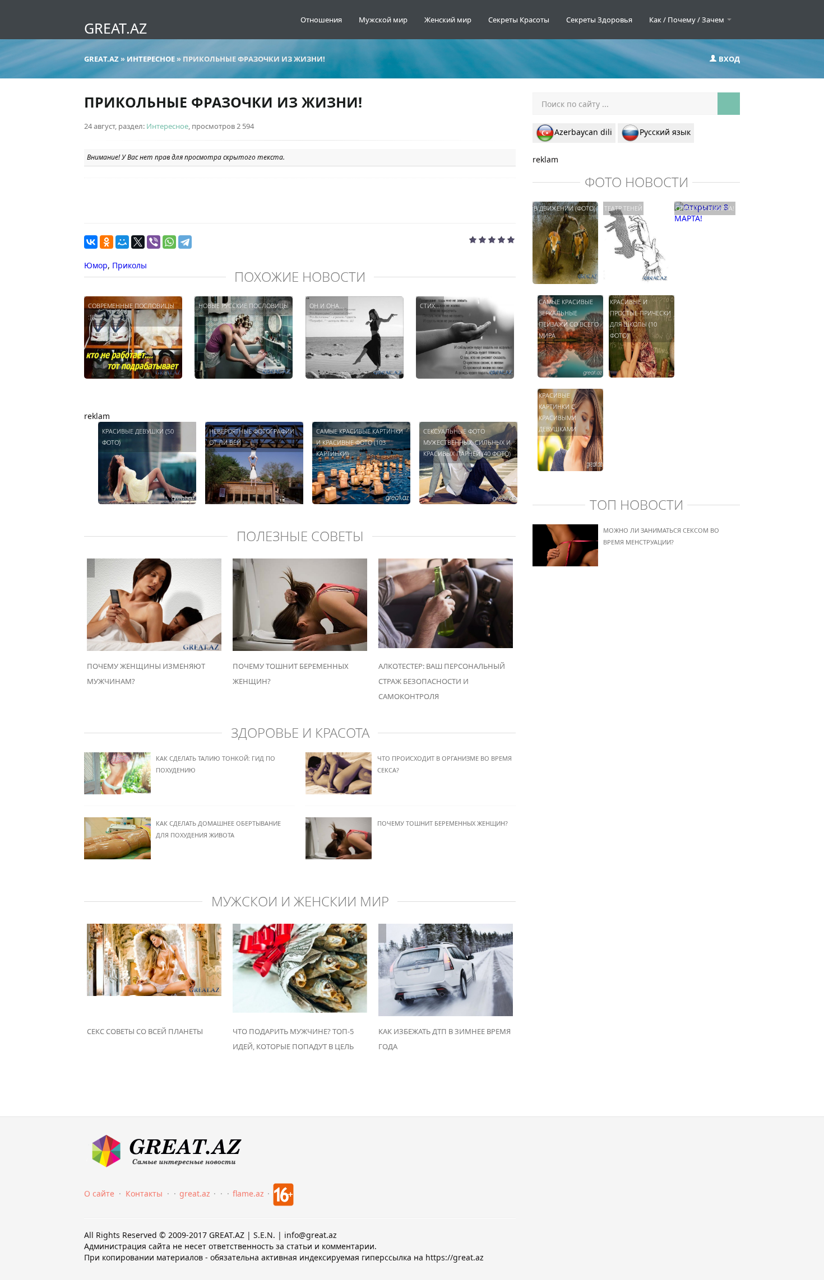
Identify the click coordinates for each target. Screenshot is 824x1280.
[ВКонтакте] (91, 242)
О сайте (99, 1193)
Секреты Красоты (518, 20)
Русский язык (665, 132)
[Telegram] (185, 242)
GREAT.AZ (115, 28)
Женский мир (447, 20)
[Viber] (153, 242)
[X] (138, 242)
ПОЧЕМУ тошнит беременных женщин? (442, 823)
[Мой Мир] (122, 242)
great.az (194, 1193)
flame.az (248, 1193)
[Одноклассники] (106, 242)
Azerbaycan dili (583, 132)
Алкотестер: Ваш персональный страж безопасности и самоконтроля (441, 681)
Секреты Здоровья (599, 20)
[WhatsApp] (169, 242)
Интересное (167, 126)
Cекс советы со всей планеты (145, 1031)
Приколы (129, 265)
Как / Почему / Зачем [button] (687, 20)
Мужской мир (383, 20)
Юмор (96, 265)
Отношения (321, 20)
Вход (728, 59)
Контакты (144, 1193)
